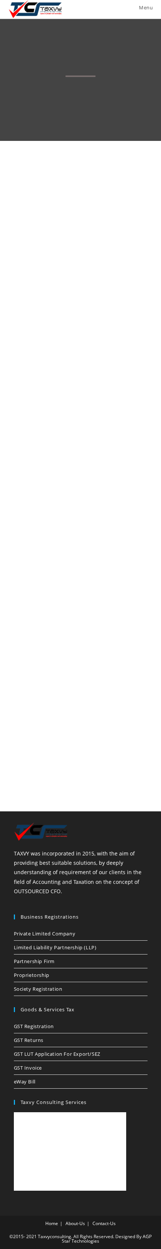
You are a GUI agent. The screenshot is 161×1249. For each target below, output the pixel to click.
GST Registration (34, 1026)
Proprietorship (31, 975)
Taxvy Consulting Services (53, 1102)
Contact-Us (104, 1223)
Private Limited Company (45, 933)
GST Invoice (28, 1067)
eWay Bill (25, 1081)
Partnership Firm (34, 961)
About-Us (75, 1223)
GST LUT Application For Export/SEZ (57, 1054)
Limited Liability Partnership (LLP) (55, 947)
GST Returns (29, 1040)
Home (51, 1223)
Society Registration (38, 989)
